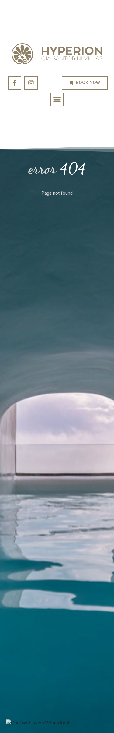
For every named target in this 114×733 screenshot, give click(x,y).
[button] (57, 99)
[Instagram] (31, 83)
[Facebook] (14, 83)
